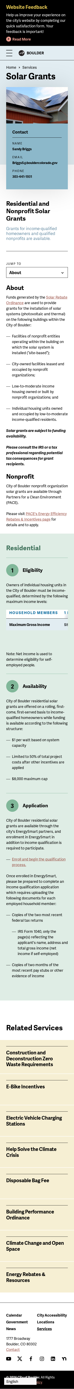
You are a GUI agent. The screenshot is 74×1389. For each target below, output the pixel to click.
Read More (21, 39)
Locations (45, 1321)
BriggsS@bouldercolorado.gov (35, 162)
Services (29, 67)
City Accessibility (52, 1315)
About (15, 272)
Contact (13, 1349)
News (11, 1328)
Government (17, 1321)
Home (11, 67)
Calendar (14, 1315)
